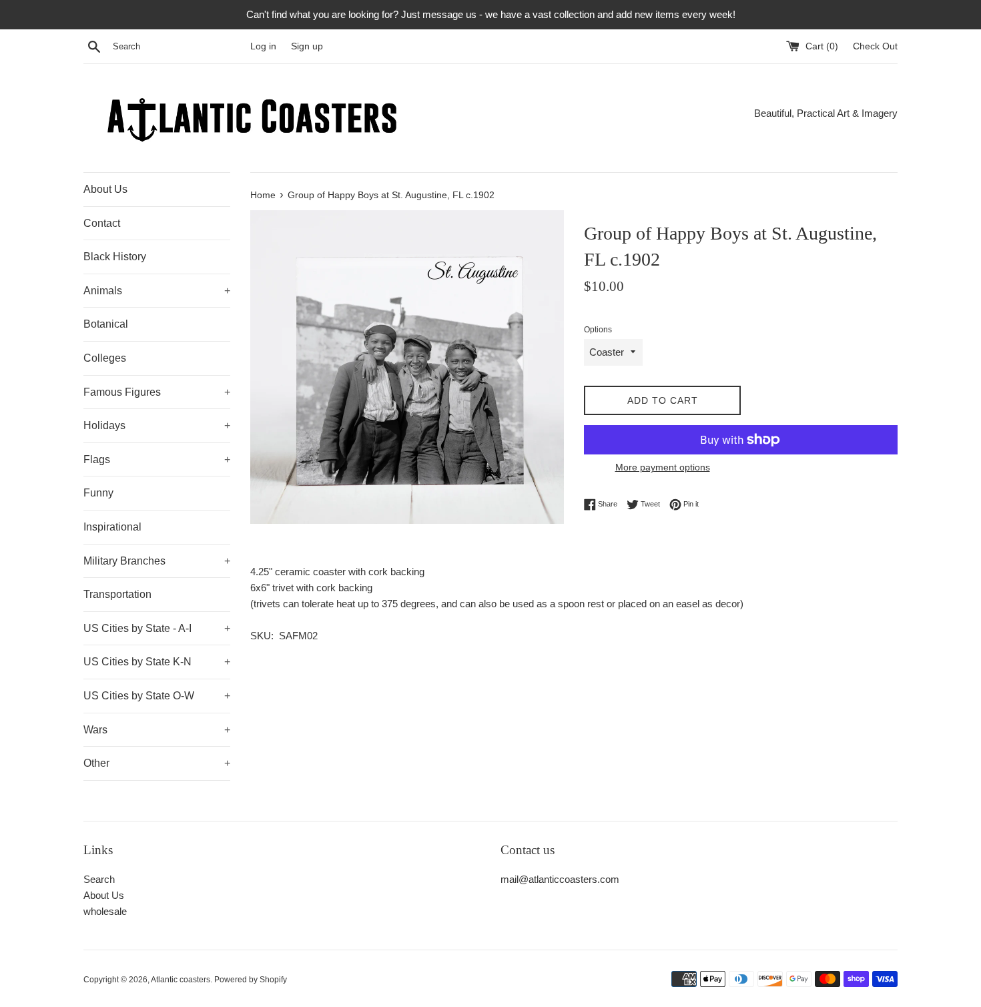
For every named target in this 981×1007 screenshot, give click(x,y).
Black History (114, 256)
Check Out (875, 46)
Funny (98, 492)
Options (598, 329)
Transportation (117, 594)
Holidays (156, 425)
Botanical (105, 324)
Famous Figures (156, 392)
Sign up (307, 46)
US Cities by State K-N (156, 661)
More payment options (662, 467)
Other (156, 763)
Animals (156, 290)
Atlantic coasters (180, 979)
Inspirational (112, 527)
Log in (263, 46)
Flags (156, 459)
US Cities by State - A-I (156, 628)
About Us (105, 189)
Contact (101, 223)
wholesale (105, 911)
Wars (156, 729)
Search (99, 879)
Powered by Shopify (250, 979)
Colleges (104, 358)
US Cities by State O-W (156, 695)
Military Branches (156, 561)
